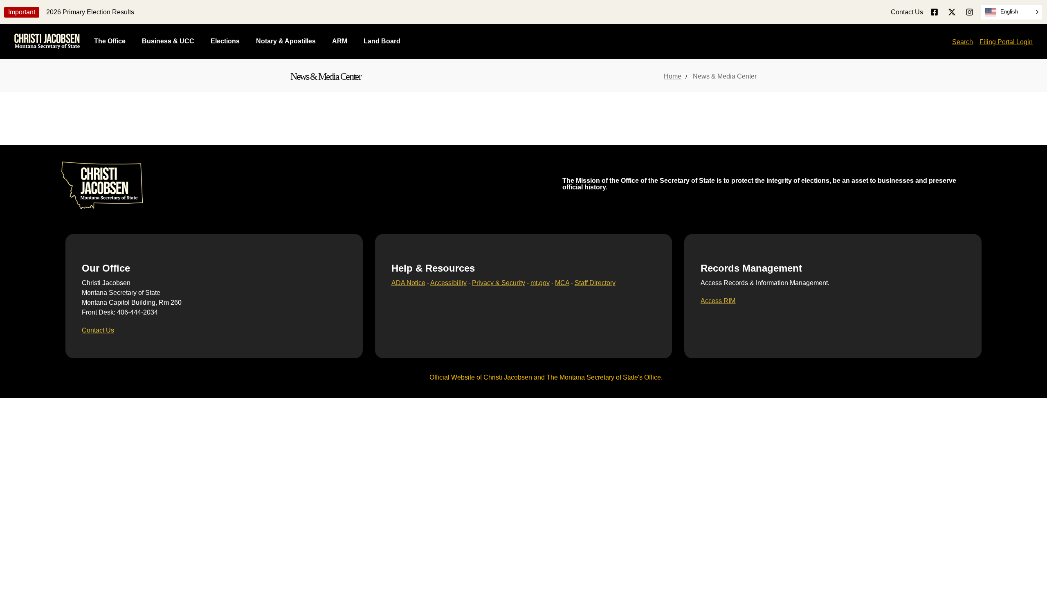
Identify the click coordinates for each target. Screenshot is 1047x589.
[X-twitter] (952, 12)
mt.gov (540, 282)
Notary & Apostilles (286, 41)
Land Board (382, 41)
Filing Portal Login (1006, 41)
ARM (339, 41)
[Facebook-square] (934, 12)
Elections (225, 41)
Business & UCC (168, 41)
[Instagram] (969, 12)
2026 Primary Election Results (90, 12)
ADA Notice (408, 282)
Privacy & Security (498, 282)
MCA (562, 282)
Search (962, 41)
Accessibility (448, 282)
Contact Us (907, 12)
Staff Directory (595, 282)
